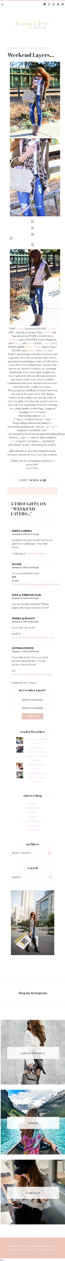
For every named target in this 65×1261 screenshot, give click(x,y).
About (11, 1250)
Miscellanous (39, 48)
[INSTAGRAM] (53, 4)
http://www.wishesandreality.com (33, 637)
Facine (46, 343)
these (18, 343)
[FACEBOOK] (49, 4)
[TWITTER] (63, 4)
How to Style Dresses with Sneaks (36, 777)
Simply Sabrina (22, 530)
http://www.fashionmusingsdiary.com (36, 584)
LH (56, 1250)
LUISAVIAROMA (32, 821)
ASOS (32, 803)
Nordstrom (32, 825)
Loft (32, 816)
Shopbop (32, 830)
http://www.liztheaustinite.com (32, 674)
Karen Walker (33, 346)
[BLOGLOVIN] (44, 4)
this (44, 350)
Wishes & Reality (23, 618)
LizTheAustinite (23, 648)
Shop (21, 1250)
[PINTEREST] (58, 4)
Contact (33, 1250)
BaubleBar (32, 807)
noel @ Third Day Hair (26, 594)
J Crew (20, 328)
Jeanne (16, 564)
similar (47, 332)
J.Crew (32, 812)
